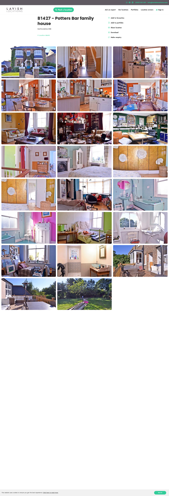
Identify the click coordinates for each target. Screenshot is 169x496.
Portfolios (134, 10)
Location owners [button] (147, 10)
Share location (116, 28)
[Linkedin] (132, 3)
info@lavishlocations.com (158, 2)
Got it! (160, 493)
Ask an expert (110, 10)
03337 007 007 (140, 2)
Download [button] (114, 32)
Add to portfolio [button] (116, 23)
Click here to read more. (50, 493)
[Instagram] (126, 3)
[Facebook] (129, 3)
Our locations (123, 10)
